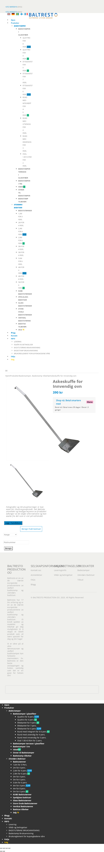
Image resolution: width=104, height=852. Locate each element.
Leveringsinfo (60, 570)
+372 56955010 (11, 7)
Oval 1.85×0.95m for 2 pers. (29, 740)
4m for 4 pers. (21, 785)
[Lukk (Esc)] (9, 848)
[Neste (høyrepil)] (4, 851)
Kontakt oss (36, 570)
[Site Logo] (43, 15)
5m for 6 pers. (20, 791)
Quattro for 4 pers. (27, 719)
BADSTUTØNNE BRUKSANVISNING (27, 347)
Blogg (13, 333)
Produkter (15, 23)
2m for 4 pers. (19, 767)
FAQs (13, 356)
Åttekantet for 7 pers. (27, 725)
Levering (17, 342)
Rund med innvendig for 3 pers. (31, 737)
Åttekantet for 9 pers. (28, 722)
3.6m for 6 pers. (20, 261)
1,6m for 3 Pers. (20, 216)
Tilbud (80, 579)
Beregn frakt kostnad (31, 529)
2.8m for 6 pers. (21, 240)
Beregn (8, 548)
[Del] (6, 848)
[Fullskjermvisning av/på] (4, 848)
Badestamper (83, 570)
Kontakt (14, 336)
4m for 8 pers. (19, 788)
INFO (13, 339)
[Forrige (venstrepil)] (1, 851)
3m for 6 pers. (19, 779)
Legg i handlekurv (13, 523)
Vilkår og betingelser (23, 344)
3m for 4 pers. (19, 776)
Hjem (13, 20)
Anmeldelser (36, 575)
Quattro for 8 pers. (28, 716)
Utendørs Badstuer (86, 575)
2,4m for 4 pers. (22, 231)
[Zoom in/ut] (1, 848)
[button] (1, 701)
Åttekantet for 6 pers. (29, 728)
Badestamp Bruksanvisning (26, 350)
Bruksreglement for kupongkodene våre (32, 353)
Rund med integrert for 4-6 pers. (33, 731)
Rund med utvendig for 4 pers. (31, 734)
